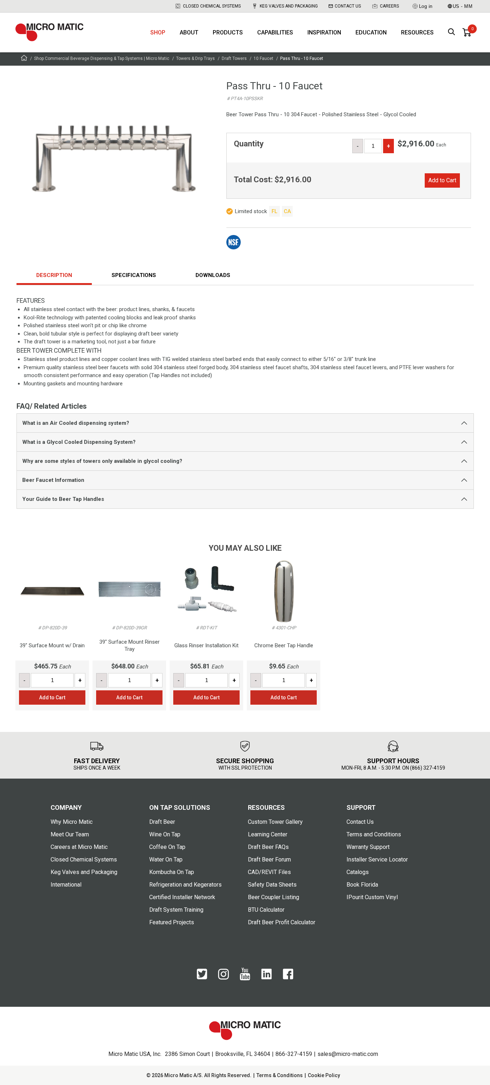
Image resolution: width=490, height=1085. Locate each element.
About (189, 32)
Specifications (134, 275)
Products (228, 32)
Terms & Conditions (279, 1075)
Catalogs (358, 872)
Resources (417, 32)
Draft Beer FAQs (268, 847)
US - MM (463, 6)
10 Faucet (263, 58)
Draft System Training (176, 909)
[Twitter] (202, 978)
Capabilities (275, 32)
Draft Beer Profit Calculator (281, 922)
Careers (389, 6)
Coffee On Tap (167, 847)
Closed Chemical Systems (212, 6)
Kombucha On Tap (171, 872)
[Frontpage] (24, 59)
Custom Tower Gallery (275, 821)
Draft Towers (234, 58)
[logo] (49, 32)
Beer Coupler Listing (273, 897)
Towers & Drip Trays (195, 58)
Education (371, 32)
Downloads (212, 275)
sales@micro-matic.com (347, 1054)
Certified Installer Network (182, 897)
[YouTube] (245, 979)
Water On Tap (166, 859)
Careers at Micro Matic (79, 847)
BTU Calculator (266, 909)
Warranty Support (368, 847)
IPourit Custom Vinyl (372, 897)
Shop (157, 32)
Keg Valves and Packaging (289, 6)
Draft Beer (162, 821)
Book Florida (362, 884)
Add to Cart (442, 180)
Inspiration (324, 32)
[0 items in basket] (467, 32)
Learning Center (267, 834)
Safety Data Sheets (272, 884)
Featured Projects (171, 922)
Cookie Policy (324, 1075)
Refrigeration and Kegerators (185, 884)
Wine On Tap (164, 834)
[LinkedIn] (266, 978)
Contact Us (348, 6)
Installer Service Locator (377, 859)
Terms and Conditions (374, 834)
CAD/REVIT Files (269, 872)
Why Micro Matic (72, 821)
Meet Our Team (70, 834)
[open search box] (451, 32)
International (66, 884)
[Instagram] (223, 978)
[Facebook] (288, 978)
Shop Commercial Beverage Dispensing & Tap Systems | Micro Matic (101, 58)
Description (54, 275)
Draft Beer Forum (269, 859)
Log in (426, 6)
